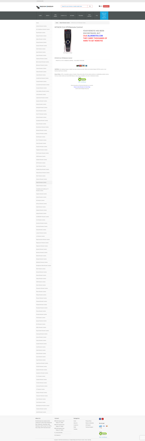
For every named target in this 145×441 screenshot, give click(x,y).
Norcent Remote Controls (41, 272)
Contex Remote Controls (41, 81)
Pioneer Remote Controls (41, 298)
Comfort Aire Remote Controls (42, 78)
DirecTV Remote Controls (41, 114)
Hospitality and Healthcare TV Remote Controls (42, 189)
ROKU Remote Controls (41, 327)
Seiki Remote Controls (40, 350)
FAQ (97, 15)
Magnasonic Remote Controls (42, 242)
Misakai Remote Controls (41, 259)
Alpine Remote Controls (41, 39)
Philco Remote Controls (41, 291)
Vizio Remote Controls (40, 402)
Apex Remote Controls (41, 52)
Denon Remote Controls (41, 110)
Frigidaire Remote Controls (41, 149)
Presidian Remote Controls (41, 307)
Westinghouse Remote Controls (42, 405)
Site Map (89, 439)
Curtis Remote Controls (41, 94)
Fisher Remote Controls (41, 143)
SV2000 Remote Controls (41, 366)
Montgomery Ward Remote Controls (43, 265)
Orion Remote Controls (41, 285)
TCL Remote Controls (40, 376)
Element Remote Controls (41, 130)
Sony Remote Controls (41, 356)
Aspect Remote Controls (41, 55)
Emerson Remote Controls (41, 133)
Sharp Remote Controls (41, 353)
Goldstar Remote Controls (41, 159)
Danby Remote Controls (41, 104)
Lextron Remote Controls (41, 233)
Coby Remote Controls (41, 75)
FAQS (75, 427)
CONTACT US (63, 15)
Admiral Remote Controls (41, 26)
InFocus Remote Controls (41, 203)
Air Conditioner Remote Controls (43, 29)
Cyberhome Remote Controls (42, 97)
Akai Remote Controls (40, 32)
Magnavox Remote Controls (42, 246)
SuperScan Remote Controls (42, 363)
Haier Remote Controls (41, 166)
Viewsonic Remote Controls (42, 395)
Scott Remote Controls (40, 347)
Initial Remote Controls (41, 206)
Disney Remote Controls (41, 117)
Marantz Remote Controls (41, 249)
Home (40, 15)
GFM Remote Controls (40, 156)
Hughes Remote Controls (41, 193)
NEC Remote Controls (40, 268)
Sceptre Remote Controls (41, 343)
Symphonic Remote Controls (42, 373)
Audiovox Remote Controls (41, 58)
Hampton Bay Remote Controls (42, 169)
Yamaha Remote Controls (41, 408)
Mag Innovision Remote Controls (43, 239)
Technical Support (89, 427)
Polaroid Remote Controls (41, 301)
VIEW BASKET (55, 15)
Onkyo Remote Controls (41, 278)
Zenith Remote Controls (41, 412)
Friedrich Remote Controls (41, 146)
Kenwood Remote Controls (41, 226)
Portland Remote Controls (41, 304)
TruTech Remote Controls (41, 382)
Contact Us (58, 435)
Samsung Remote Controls (41, 333)
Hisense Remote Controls (41, 179)
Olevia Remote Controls (41, 275)
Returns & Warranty (90, 423)
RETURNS (72, 15)
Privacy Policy (88, 421)
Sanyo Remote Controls (41, 340)
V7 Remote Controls (40, 389)
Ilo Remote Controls (40, 200)
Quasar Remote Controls (41, 320)
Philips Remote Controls (41, 294)
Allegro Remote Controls (41, 35)
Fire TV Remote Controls (41, 140)
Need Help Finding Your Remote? (104, 15)
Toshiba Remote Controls (41, 379)
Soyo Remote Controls (41, 360)
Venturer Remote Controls (41, 392)
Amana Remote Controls (41, 42)
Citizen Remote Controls (41, 71)
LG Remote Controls (40, 236)
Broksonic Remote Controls (42, 65)
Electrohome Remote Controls (42, 127)
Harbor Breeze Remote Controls (42, 172)
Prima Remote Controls (41, 311)
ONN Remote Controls (40, 281)
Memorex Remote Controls (41, 252)
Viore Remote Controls (41, 399)
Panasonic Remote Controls (42, 288)
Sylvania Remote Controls (41, 369)
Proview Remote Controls (41, 314)
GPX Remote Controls (40, 162)
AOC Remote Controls (40, 48)
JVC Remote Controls (40, 220)
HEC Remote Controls (40, 175)
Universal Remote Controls (41, 386)
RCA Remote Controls (40, 324)
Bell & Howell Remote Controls (42, 61)
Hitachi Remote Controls (41, 182)
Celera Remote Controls (41, 68)
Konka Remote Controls (41, 229)
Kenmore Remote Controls (41, 223)
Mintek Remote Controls (41, 255)
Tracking (81, 15)
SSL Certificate (82, 82)
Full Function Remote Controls (42, 153)
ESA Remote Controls (40, 136)
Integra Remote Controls (41, 213)
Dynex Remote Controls (41, 123)
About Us (75, 423)
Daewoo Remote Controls (41, 101)
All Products (88, 425)
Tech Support (89, 15)
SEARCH (47, 15)
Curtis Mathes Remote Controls (42, 91)
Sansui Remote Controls (41, 337)
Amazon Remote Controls (41, 45)
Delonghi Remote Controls (41, 107)
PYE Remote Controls (40, 317)
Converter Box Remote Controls (42, 84)
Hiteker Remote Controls (41, 185)
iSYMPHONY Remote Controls (42, 216)
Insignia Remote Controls (41, 210)
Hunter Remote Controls (41, 197)
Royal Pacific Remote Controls (42, 330)
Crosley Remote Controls (41, 88)
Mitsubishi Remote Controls (42, 262)
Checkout (106, 6)
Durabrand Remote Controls (42, 120)
